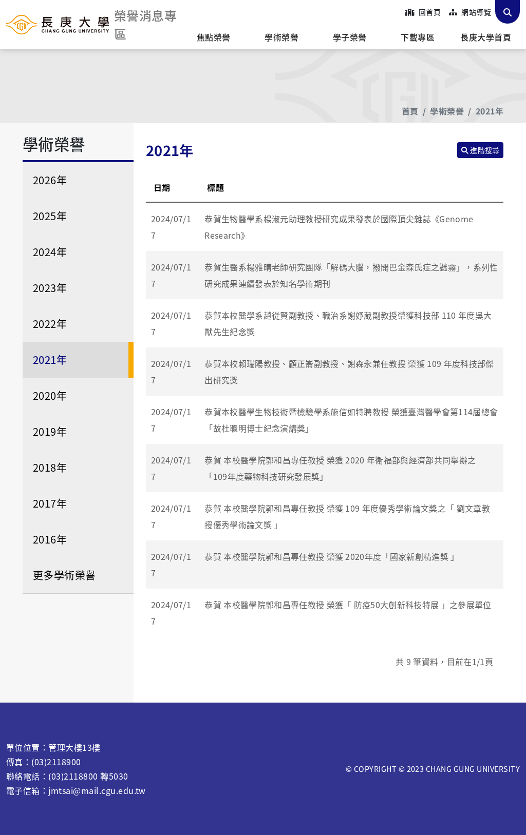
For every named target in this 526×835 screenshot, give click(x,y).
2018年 (50, 467)
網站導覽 (475, 12)
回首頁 (429, 12)
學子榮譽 (350, 37)
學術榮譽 (281, 37)
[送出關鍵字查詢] (507, 12)
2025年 (50, 215)
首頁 (410, 111)
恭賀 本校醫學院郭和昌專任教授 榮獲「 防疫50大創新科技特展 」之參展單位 (347, 604)
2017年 (50, 503)
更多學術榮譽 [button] (64, 575)
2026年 (50, 179)
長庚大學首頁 (485, 37)
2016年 (50, 539)
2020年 (50, 395)
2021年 (489, 111)
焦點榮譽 (214, 37)
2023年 (50, 287)
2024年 (50, 251)
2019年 (50, 431)
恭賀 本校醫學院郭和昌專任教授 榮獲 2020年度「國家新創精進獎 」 (331, 556)
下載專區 (418, 37)
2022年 (50, 323)
